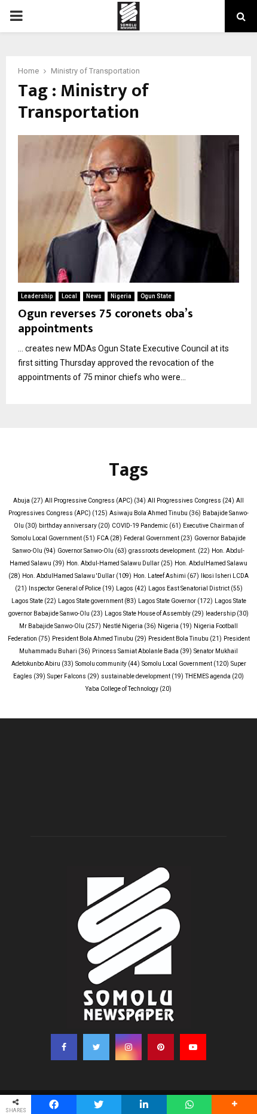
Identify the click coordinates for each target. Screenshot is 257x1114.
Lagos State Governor (175, 601)
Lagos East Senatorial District (195, 588)
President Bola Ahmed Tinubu (99, 638)
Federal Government (158, 538)
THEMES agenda (214, 676)
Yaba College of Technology (128, 688)
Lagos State (33, 601)
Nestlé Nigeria (129, 626)
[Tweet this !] (99, 1104)
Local (69, 296)
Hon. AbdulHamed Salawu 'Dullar (76, 576)
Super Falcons (73, 676)
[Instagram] (128, 1047)
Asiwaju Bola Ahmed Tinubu (155, 513)
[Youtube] (193, 1047)
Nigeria (121, 296)
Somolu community (107, 663)
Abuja (28, 500)
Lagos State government (97, 601)
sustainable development (142, 676)
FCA (109, 538)
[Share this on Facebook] (54, 1104)
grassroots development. (169, 550)
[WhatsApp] (189, 1104)
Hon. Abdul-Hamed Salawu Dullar (119, 563)
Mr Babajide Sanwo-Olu (60, 626)
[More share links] (234, 1104)
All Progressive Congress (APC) (95, 500)
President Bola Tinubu (185, 638)
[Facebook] (64, 1047)
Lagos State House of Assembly (154, 613)
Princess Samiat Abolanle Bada (142, 651)
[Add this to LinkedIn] (144, 1104)
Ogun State (156, 296)
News (94, 296)
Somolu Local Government (185, 663)
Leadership (37, 296)
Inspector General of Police (71, 588)
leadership (227, 613)
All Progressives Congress (191, 500)
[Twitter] (96, 1047)
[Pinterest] (161, 1047)
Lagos (131, 588)
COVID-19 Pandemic (146, 525)
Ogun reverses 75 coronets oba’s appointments (105, 321)
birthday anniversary (74, 525)
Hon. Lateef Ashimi (166, 576)
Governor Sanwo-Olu (92, 550)
